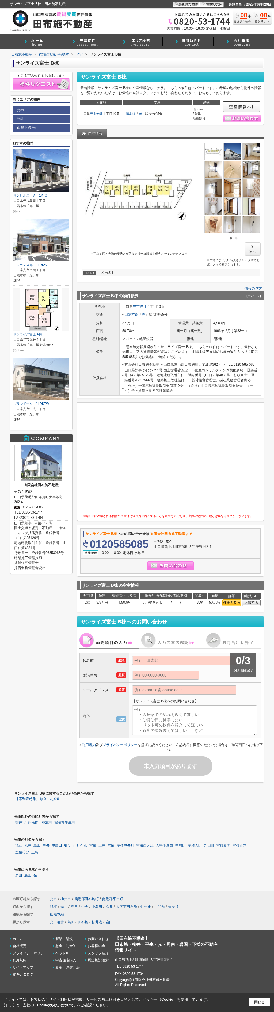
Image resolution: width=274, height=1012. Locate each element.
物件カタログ (23, 974)
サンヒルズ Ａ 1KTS (30, 195)
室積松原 (22, 852)
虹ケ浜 (82, 845)
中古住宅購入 (65, 960)
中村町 (180, 845)
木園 (111, 845)
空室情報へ (240, 107)
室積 (92, 845)
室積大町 (195, 845)
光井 (99, 114)
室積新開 (223, 845)
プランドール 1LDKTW (31, 404)
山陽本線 (129, 114)
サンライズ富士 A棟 (27, 334)
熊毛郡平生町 (64, 822)
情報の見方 (253, 288)
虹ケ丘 (69, 845)
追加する (251, 602)
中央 (46, 845)
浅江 (18, 845)
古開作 (159, 907)
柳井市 (20, 822)
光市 (93, 114)
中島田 (57, 845)
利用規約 (89, 745)
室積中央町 (125, 845)
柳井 (109, 907)
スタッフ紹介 (98, 953)
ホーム (18, 939)
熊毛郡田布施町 (40, 822)
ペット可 (62, 953)
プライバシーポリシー (120, 745)
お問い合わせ (98, 939)
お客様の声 (96, 946)
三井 (101, 845)
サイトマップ (23, 967)
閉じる (259, 1002)
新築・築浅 (64, 939)
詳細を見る (232, 602)
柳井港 (97, 922)
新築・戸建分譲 (67, 967)
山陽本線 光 (26, 127)
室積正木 (239, 845)
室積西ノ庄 (145, 845)
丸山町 (209, 845)
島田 (36, 845)
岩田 (18, 875)
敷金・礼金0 (65, 946)
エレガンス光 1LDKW (30, 265)
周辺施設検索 (98, 960)
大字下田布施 (126, 907)
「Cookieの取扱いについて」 (55, 1005)
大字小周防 (164, 845)
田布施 (83, 922)
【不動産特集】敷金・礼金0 (37, 799)
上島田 (36, 852)
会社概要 (19, 946)
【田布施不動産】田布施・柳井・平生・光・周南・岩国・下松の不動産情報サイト (166, 944)
